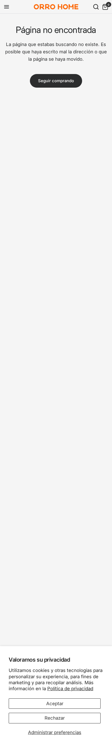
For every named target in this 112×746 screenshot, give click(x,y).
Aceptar (54, 703)
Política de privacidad (70, 688)
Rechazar (55, 718)
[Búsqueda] (96, 7)
